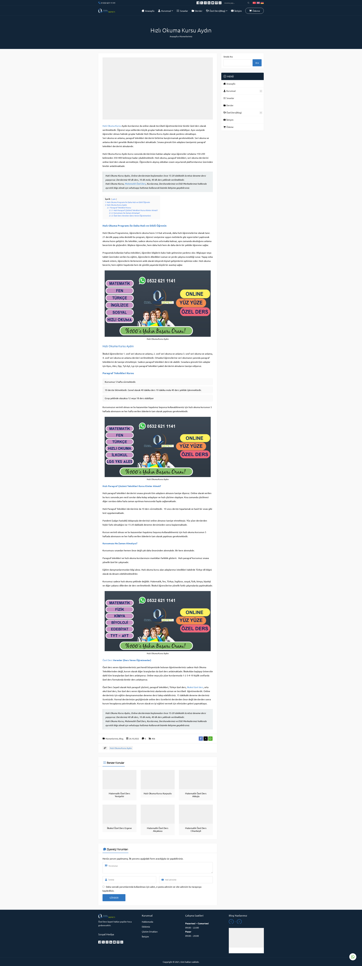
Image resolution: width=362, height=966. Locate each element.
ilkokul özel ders (195, 687)
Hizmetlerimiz (185, 36)
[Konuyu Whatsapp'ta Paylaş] (210, 738)
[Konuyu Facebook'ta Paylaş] (201, 738)
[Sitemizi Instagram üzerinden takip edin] (205, 2)
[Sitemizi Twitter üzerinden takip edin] (201, 2)
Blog (121, 738)
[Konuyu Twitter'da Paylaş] (205, 738)
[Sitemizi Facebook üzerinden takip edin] (198, 2)
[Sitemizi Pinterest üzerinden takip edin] (216, 2)
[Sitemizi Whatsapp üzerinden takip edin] (220, 2)
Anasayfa (174, 36)
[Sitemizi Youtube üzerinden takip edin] (212, 2)
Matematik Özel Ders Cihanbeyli (195, 829)
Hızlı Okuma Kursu (112, 125)
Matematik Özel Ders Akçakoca (157, 829)
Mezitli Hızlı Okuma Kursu (246, 950)
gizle (114, 199)
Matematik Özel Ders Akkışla (195, 795)
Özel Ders (107, 660)
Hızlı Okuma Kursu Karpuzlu (158, 793)
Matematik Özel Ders (135, 183)
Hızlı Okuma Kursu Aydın (118, 346)
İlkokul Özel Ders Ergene (119, 828)
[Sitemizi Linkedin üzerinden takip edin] (209, 2)
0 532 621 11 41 (108, 3)
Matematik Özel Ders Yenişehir (119, 795)
